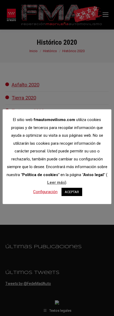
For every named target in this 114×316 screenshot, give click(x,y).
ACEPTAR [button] (72, 192)
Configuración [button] (45, 191)
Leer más (56, 182)
